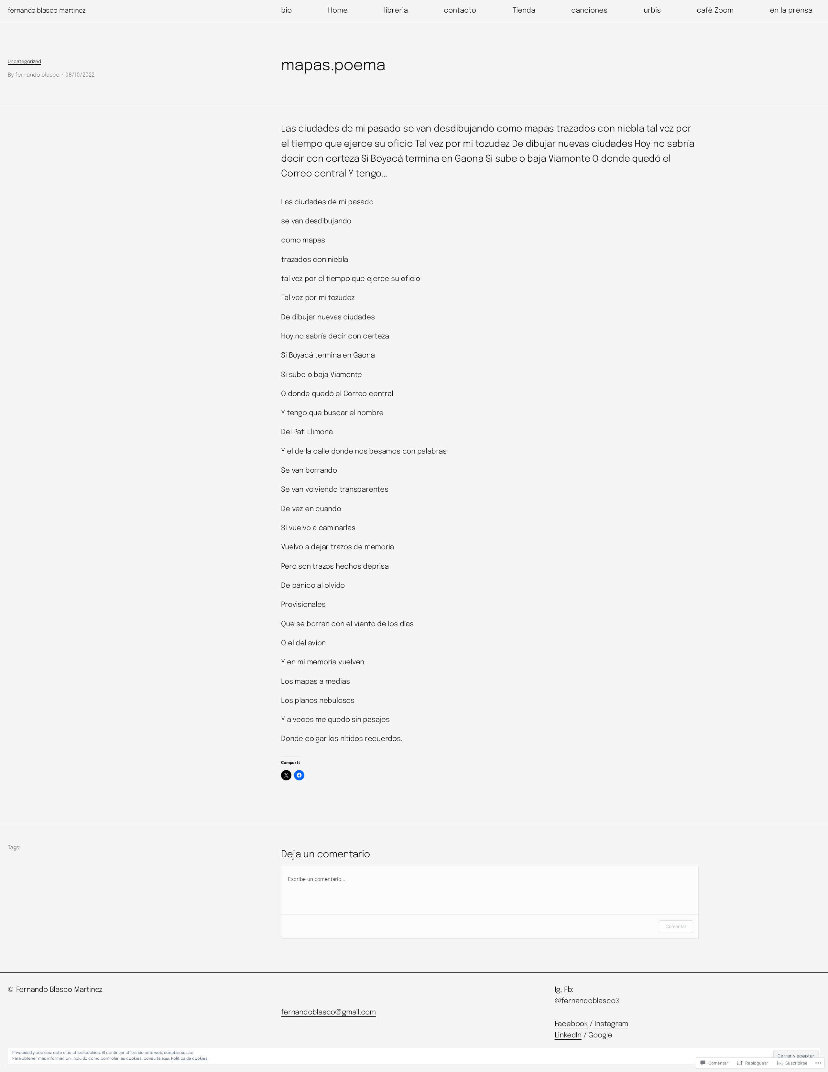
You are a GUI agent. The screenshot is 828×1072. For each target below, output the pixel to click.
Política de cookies (189, 1059)
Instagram (611, 1024)
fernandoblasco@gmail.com (328, 1012)
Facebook (571, 1024)
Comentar (676, 926)
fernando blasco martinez (46, 10)
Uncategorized (24, 61)
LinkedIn (568, 1035)
